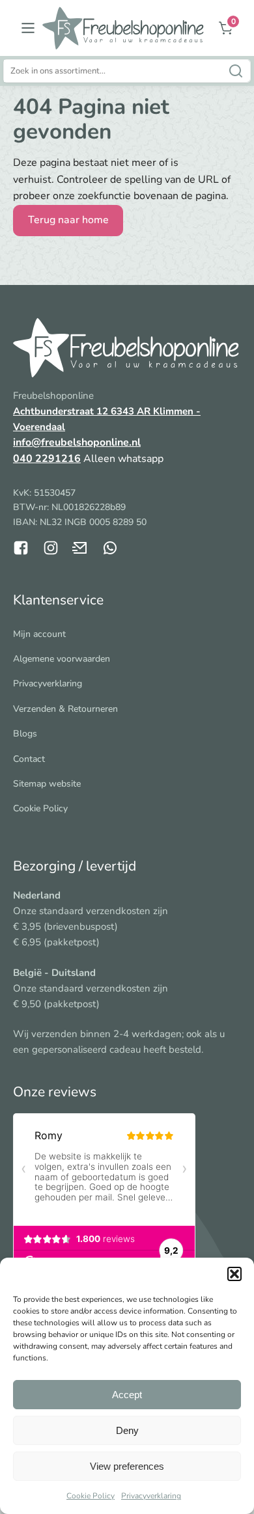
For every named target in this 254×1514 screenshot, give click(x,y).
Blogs (25, 733)
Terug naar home (68, 220)
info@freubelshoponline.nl (77, 442)
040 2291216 (47, 459)
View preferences (127, 1466)
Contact (29, 759)
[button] (234, 1273)
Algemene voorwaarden (61, 659)
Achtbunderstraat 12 (62, 411)
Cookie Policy (90, 1496)
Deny (127, 1430)
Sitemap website (47, 783)
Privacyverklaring (151, 1496)
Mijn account (39, 634)
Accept (127, 1394)
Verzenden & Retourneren (65, 709)
